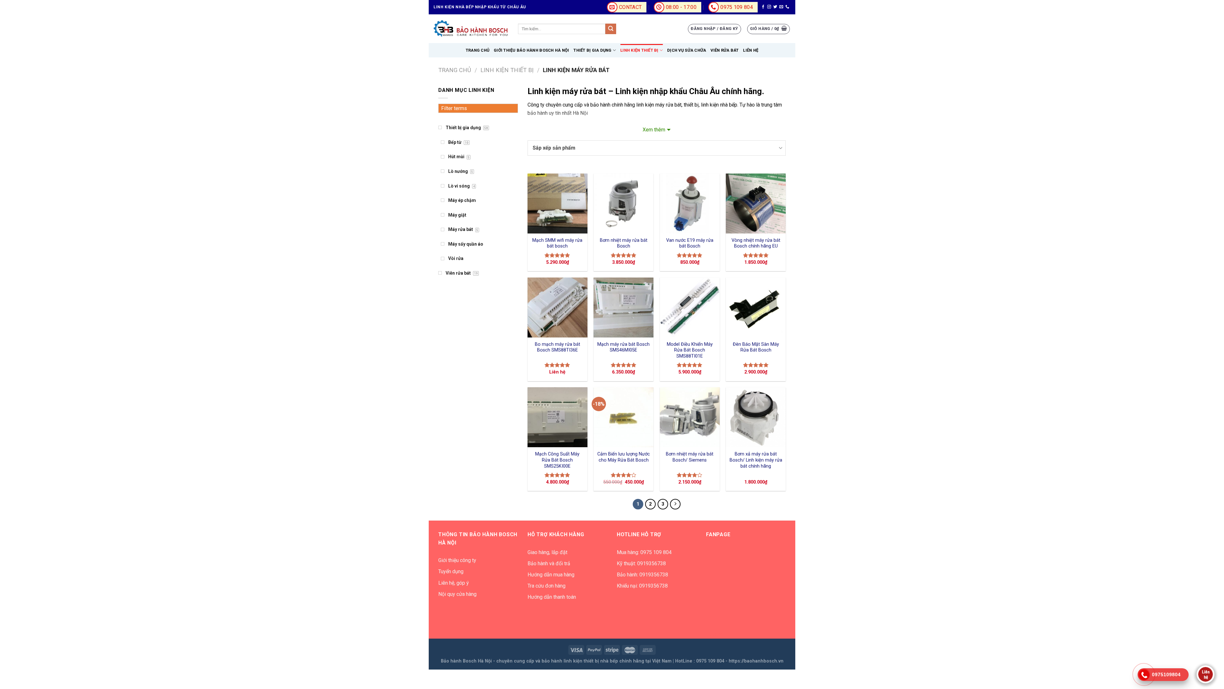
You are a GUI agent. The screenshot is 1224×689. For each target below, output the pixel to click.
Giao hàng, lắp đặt (547, 552)
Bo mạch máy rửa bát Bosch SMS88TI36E (557, 347)
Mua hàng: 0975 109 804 (644, 552)
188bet (714, 634)
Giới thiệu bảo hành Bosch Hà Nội (531, 50)
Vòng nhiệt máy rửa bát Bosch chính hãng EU (756, 243)
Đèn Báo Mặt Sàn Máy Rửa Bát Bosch (756, 347)
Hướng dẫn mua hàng (551, 575)
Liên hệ (750, 50)
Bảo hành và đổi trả (549, 563)
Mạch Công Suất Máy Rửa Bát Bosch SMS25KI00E (557, 460)
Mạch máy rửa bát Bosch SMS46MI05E (623, 347)
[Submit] (610, 29)
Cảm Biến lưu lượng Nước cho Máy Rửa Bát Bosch (623, 457)
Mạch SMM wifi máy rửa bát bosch (557, 243)
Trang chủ (477, 50)
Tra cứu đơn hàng (546, 586)
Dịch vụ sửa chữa (686, 50)
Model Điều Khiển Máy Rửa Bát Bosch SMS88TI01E (690, 350)
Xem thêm (654, 130)
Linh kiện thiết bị (639, 50)
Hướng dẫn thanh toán (552, 597)
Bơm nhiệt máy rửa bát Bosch (623, 243)
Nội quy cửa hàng (457, 594)
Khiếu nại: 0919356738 (642, 586)
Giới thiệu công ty (457, 560)
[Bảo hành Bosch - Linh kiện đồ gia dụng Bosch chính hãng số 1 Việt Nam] (470, 28)
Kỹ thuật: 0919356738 (641, 563)
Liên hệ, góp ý (453, 583)
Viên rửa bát (724, 50)
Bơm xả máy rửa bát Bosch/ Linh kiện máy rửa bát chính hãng (756, 460)
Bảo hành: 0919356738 (642, 575)
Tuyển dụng (450, 571)
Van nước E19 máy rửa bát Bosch (689, 243)
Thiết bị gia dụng (592, 50)
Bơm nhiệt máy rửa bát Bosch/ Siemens (689, 457)
